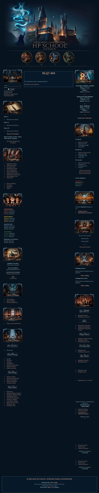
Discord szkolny (11, 183)
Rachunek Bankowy (12, 302)
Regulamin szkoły (12, 164)
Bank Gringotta (11, 301)
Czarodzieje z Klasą (12, 401)
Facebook (9, 185)
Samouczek (10, 177)
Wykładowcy (10, 363)
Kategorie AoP (82, 372)
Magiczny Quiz (11, 404)
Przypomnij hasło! (9, 95)
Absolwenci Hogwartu (13, 378)
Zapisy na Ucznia (83, 142)
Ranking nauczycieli (83, 341)
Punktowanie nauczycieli (13, 174)
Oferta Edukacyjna (12, 170)
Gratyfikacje (13, 278)
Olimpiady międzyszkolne (14, 394)
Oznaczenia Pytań (83, 410)
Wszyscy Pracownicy (85, 173)
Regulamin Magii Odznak (85, 338)
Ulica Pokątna (10, 299)
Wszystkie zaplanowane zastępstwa (13, 141)
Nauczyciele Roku (12, 381)
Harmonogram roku (12, 176)
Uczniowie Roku (11, 383)
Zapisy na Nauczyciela (84, 152)
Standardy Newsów (12, 168)
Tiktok (8, 188)
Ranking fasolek (82, 362)
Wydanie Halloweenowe (13, 274)
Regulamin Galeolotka (84, 325)
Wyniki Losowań (82, 445)
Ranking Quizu (82, 412)
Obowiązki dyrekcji (85, 247)
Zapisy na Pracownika (84, 163)
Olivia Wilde (53, 482)
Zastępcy (9, 362)
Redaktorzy (10, 391)
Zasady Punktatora (83, 464)
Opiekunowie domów (12, 365)
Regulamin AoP (82, 370)
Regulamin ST (82, 350)
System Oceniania (12, 165)
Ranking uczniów (83, 340)
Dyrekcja (9, 360)
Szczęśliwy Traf (11, 405)
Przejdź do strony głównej (32, 84)
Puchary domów (11, 377)
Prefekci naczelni (11, 368)
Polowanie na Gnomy (12, 402)
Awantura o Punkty (12, 399)
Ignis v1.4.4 (51, 487)
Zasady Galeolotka (83, 448)
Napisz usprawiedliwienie (14, 323)
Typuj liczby (81, 447)
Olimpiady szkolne (12, 396)
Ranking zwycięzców (84, 317)
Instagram (9, 186)
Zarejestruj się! (8, 92)
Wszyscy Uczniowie (84, 170)
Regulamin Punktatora (84, 327)
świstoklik (86, 92)
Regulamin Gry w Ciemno (85, 380)
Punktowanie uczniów (13, 173)
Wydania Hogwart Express (14, 393)
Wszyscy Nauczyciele (85, 172)
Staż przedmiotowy (12, 171)
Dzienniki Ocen (11, 167)
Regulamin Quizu (83, 315)
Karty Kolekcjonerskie (13, 398)
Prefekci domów (11, 366)
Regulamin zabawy (83, 360)
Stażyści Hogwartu (12, 380)
